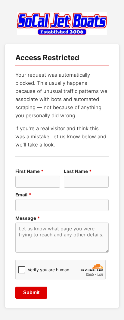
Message (27, 218)
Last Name (78, 171)
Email (23, 195)
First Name (29, 171)
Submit (31, 292)
